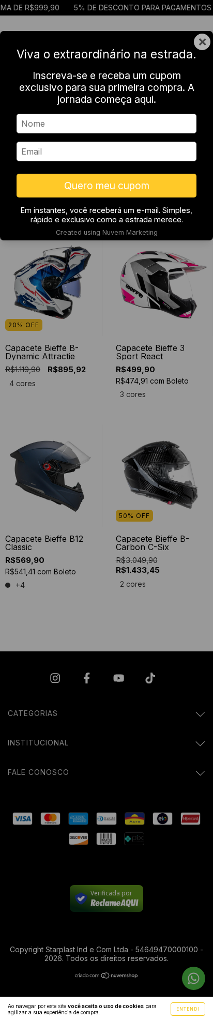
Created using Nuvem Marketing (107, 232)
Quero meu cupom (106, 185)
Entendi (188, 1009)
